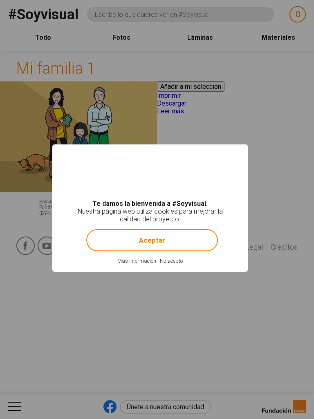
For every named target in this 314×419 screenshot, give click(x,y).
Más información (136, 261)
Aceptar (152, 240)
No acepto (171, 261)
